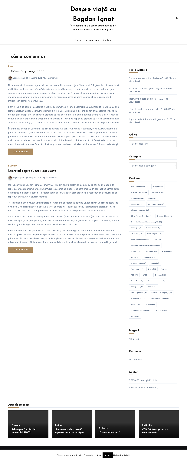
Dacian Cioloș (164, 216)
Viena (135, 316)
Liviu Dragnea (138, 263)
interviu (167, 251)
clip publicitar (156, 204)
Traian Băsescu (160, 299)
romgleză (137, 287)
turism (149, 304)
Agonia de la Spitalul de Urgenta (146, 119)
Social (11, 66)
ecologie (136, 228)
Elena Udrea (153, 228)
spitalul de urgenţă (161, 293)
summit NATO (138, 299)
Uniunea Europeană (141, 310)
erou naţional (154, 234)
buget (152, 198)
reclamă (160, 275)
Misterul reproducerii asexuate (32, 171)
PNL (164, 269)
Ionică (135, 257)
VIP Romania (135, 359)
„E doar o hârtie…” (109, 432)
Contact (107, 40)
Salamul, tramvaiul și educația (145, 88)
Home (78, 40)
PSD (134, 275)
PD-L (152, 269)
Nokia (155, 263)
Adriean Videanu (139, 186)
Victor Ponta (163, 310)
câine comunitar (140, 210)
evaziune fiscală (140, 240)
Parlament (137, 269)
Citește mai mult (20, 151)
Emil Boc (137, 234)
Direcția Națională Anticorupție (146, 222)
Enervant (12, 166)
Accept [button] (108, 455)
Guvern (136, 251)
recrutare (137, 281)
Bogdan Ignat (19, 78)
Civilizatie (103, 428)
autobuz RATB (139, 192)
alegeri (158, 186)
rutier (151, 287)
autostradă (158, 192)
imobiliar (151, 251)
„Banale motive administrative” (145, 109)
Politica (59, 425)
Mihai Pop (134, 339)
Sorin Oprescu (139, 293)
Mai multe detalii (121, 455)
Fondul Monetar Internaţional (145, 245)
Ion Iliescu (150, 257)
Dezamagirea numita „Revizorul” (146, 78)
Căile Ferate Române (142, 216)
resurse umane (156, 281)
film (158, 240)
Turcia (135, 304)
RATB (146, 275)
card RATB (137, 204)
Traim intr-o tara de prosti (142, 99)
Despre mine (92, 40)
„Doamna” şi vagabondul (27, 71)
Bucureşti (137, 198)
